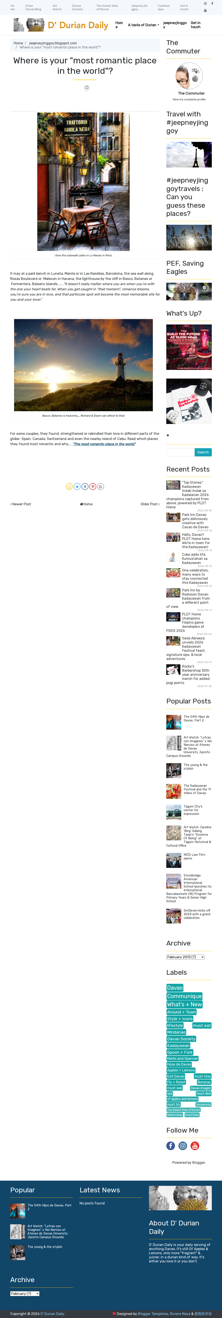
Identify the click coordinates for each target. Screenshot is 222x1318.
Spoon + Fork (180, 1052)
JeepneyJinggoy (139, 7)
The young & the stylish (45, 1247)
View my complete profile (189, 99)
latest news (175, 1114)
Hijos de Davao (179, 1064)
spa (169, 1093)
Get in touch (184, 7)
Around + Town (181, 1012)
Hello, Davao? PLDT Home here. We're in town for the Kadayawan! (196, 541)
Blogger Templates (153, 1314)
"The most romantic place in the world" (104, 444)
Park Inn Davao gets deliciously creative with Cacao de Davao (195, 521)
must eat (202, 1025)
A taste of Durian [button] (142, 25)
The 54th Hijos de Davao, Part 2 (196, 718)
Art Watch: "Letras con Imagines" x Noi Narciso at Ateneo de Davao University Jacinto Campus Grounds (189, 747)
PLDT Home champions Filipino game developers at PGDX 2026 (185, 622)
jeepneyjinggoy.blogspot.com (53, 43)
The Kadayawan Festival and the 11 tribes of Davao (197, 789)
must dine (203, 1093)
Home (13, 7)
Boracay (204, 1082)
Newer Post (21, 504)
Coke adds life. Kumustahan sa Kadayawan (194, 558)
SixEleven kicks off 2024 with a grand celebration (197, 914)
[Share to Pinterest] (92, 486)
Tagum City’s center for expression (193, 810)
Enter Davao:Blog (33, 7)
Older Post (149, 504)
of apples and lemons (182, 1099)
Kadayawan (178, 1045)
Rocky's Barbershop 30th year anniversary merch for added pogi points (188, 674)
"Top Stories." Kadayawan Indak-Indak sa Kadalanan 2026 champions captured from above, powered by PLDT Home (187, 494)
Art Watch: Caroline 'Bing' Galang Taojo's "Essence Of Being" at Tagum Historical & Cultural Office (188, 836)
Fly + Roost (176, 1082)
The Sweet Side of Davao (107, 7)
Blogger (198, 1163)
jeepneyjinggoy (175, 25)
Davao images (201, 1088)
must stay (202, 1076)
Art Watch (57, 7)
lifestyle (175, 1025)
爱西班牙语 (203, 1314)
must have (192, 1114)
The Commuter (191, 93)
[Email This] (69, 486)
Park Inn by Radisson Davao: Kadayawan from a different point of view (188, 598)
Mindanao (176, 1032)
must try (173, 1104)
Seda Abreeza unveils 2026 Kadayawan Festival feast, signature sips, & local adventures (186, 648)
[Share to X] (77, 486)
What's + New (184, 1004)
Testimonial (203, 1104)
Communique (164, 7)
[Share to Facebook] (85, 486)
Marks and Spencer (182, 1058)
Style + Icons (180, 1018)
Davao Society (77, 7)
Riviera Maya (180, 1314)
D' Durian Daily (52, 1314)
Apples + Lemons (181, 1070)
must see (174, 1088)
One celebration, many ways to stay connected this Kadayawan (195, 576)
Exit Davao (175, 1076)
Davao (175, 987)
